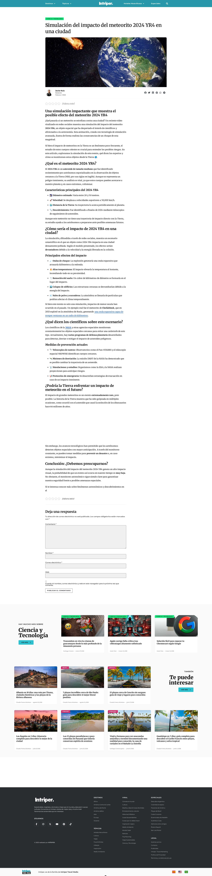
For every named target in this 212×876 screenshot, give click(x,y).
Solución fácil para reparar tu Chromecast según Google (170, 642)
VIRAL (124, 798)
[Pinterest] (64, 824)
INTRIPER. (51, 842)
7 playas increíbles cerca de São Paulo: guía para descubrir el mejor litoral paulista (80, 695)
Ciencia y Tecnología (54, 19)
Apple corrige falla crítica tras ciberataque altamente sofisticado (126, 642)
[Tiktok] (70, 824)
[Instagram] (43, 824)
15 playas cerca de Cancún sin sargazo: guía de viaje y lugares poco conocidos (128, 693)
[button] (167, 3)
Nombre (49, 553)
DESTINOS (98, 798)
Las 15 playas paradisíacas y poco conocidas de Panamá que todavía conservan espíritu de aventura (79, 738)
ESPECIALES (156, 798)
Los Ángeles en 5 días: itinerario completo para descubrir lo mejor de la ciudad (34, 738)
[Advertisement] (85, 426)
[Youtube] (57, 824)
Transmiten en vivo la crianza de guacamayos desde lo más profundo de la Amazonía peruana (82, 643)
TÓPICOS (98, 828)
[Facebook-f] (36, 824)
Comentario (50, 524)
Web (47, 572)
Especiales (155, 3)
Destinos (49, 3)
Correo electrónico (53, 562)
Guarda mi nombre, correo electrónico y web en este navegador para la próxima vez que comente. (82, 584)
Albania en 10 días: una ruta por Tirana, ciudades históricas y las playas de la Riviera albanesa (34, 695)
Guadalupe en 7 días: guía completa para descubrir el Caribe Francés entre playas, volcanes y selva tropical (176, 738)
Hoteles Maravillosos (133, 3)
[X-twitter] (50, 824)
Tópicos (65, 3)
